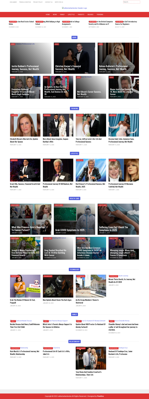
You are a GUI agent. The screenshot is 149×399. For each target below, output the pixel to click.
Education (13, 21)
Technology (15, 276)
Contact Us (48, 2)
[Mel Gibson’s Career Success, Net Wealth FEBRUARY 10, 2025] (84, 77)
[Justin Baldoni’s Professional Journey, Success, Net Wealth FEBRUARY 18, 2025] (22, 44)
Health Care (15, 205)
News (55, 14)
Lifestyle (71, 14)
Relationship (15, 348)
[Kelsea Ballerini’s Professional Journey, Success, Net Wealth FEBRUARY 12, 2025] (118, 58)
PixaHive (100, 396)
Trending (100, 14)
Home (48, 14)
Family (62, 14)
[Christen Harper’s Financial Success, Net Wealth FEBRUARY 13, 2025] (74, 58)
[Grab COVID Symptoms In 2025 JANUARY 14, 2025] (74, 219)
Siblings (90, 14)
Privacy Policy (38, 2)
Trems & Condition (25, 2)
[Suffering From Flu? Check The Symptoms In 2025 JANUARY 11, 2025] (118, 219)
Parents (81, 14)
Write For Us (59, 2)
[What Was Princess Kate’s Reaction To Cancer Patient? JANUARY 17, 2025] (30, 219)
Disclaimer (13, 2)
